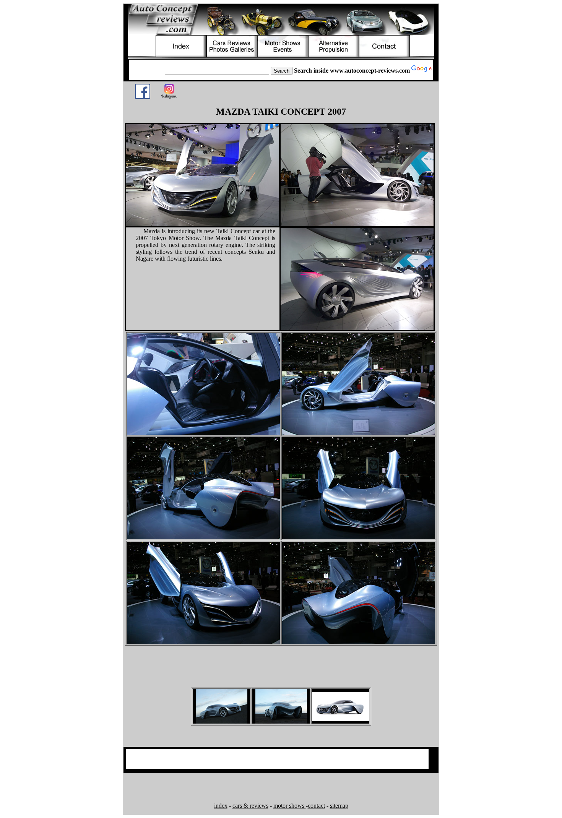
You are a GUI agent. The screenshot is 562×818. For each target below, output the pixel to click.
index (220, 805)
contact (316, 805)
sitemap (339, 805)
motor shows (289, 805)
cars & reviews (250, 805)
